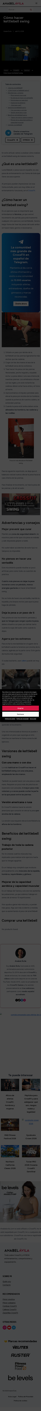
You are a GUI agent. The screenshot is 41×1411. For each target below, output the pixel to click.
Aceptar (20, 708)
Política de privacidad (22, 718)
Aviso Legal (33, 718)
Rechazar (20, 714)
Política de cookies (10, 718)
